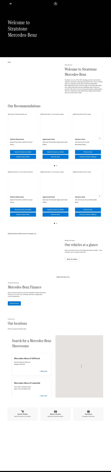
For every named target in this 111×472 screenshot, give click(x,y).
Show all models (72, 259)
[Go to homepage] (55, 4)
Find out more (14, 303)
